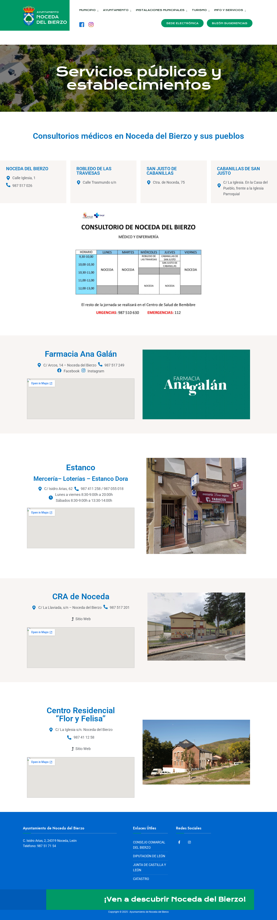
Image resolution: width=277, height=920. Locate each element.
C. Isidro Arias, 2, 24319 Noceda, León (50, 841)
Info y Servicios (228, 10)
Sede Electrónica (182, 23)
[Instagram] (189, 842)
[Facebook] (180, 842)
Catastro (141, 879)
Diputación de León (149, 856)
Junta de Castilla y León (149, 867)
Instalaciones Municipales (160, 10)
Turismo (199, 10)
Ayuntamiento (116, 10)
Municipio (87, 10)
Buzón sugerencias (229, 23)
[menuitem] (89, 9)
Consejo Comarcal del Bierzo (149, 845)
